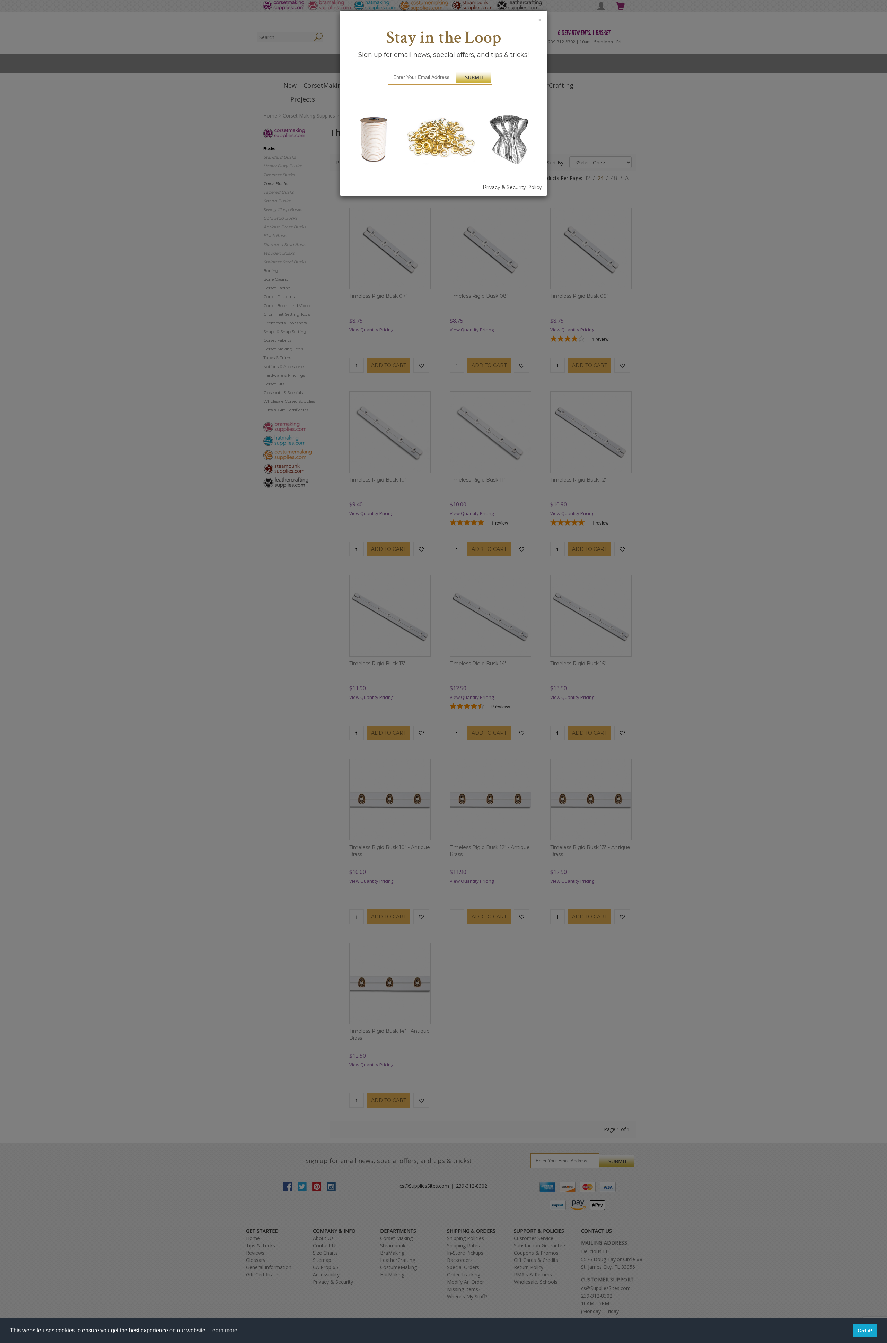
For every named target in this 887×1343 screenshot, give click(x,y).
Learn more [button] (223, 1330)
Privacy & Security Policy (512, 187)
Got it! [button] (865, 1330)
